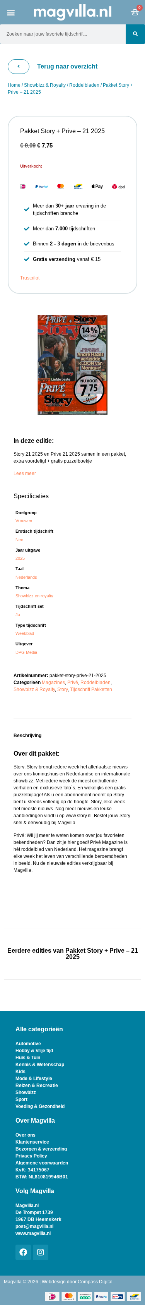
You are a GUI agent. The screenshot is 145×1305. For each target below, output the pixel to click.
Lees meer (25, 473)
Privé (72, 682)
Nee (19, 539)
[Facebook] (23, 1252)
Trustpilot (29, 278)
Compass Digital (95, 1281)
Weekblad (24, 633)
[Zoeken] (135, 34)
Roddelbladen (84, 85)
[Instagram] (40, 1252)
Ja (17, 614)
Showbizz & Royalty (45, 85)
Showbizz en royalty (34, 595)
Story (62, 689)
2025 (20, 558)
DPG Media (26, 652)
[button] (11, 12)
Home (14, 85)
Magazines (53, 682)
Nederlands (26, 577)
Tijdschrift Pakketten (91, 689)
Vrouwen (23, 520)
